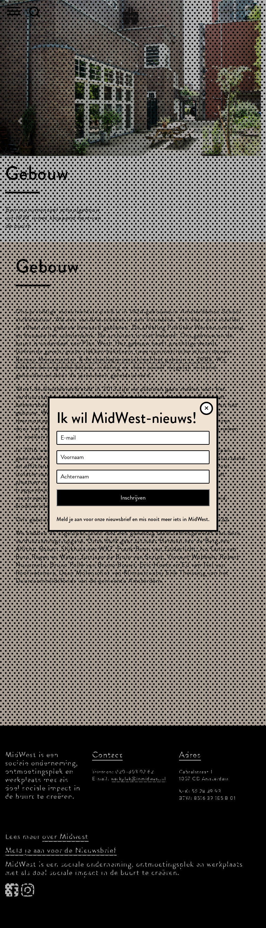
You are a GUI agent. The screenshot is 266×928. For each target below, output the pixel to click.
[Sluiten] (206, 408)
